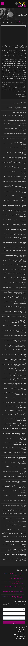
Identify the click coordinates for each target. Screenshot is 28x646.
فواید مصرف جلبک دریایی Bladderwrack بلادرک (15, 234)
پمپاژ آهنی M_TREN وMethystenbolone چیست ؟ (15, 120)
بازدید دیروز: (21, 632)
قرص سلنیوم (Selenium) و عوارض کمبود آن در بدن (14, 518)
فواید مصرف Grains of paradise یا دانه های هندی (15, 247)
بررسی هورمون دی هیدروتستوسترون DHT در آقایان (14, 533)
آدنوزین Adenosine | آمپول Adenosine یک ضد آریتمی (14, 410)
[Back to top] (14, 644)
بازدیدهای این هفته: (20, 634)
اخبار (20, 21)
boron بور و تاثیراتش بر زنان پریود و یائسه (16, 521)
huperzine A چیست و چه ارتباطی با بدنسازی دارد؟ (14, 269)
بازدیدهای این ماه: (20, 636)
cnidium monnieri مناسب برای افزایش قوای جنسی (14, 510)
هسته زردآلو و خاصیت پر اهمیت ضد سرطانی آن (15, 541)
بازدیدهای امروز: (20, 631)
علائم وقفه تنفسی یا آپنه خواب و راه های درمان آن (14, 402)
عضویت (14, 622)
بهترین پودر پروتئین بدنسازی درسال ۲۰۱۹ (16, 529)
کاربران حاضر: (21, 629)
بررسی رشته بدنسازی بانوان (19, 112)
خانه (24, 21)
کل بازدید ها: (21, 638)
